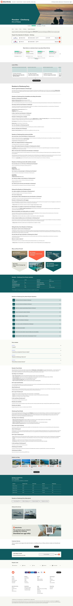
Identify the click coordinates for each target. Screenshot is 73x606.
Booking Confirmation (40, 580)
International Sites (14, 588)
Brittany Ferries (35, 31)
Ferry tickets (13, 582)
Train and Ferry (27, 582)
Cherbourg (24, 29)
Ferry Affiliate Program (27, 588)
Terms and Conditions (40, 593)
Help (50, 581)
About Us (13, 587)
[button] (37, 300)
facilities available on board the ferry (25, 208)
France (20, 29)
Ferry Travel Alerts (52, 582)
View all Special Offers (36, 80)
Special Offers (14, 581)
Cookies (38, 587)
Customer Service (52, 580)
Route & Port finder (14, 580)
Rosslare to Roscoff (35, 501)
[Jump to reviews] (36, 25)
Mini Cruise (26, 581)
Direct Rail (51, 588)
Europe (16, 29)
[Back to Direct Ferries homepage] (6, 2)
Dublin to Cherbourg (25, 501)
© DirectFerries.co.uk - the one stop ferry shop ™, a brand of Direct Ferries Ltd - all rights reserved (23, 599)
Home (13, 29)
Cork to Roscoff (16, 501)
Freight (25, 580)
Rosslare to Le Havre (45, 501)
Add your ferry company (28, 587)
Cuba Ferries (51, 587)
